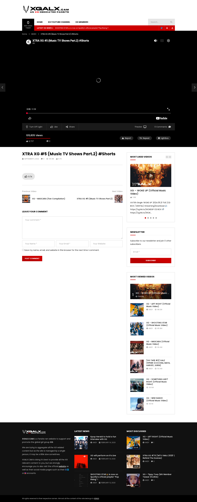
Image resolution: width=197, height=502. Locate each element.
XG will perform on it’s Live (103, 455)
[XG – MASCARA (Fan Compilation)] (2, 87)
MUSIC (33, 34)
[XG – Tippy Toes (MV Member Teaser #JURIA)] (133, 480)
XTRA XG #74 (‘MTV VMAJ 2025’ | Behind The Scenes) (159, 456)
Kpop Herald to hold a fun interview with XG (103, 438)
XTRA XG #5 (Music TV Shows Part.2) (95, 198)
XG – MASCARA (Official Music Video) (157, 342)
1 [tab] (145, 218)
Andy (151, 309)
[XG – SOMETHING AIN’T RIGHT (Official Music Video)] (137, 385)
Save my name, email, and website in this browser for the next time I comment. (61, 250)
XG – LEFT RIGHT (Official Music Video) (158, 305)
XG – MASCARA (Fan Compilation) (48, 198)
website (62, 466)
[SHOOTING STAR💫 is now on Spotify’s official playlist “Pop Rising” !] (81, 480)
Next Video (117, 191)
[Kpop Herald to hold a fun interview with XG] (81, 442)
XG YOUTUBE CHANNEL (59, 22)
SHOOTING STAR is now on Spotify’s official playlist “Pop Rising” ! (82, 28)
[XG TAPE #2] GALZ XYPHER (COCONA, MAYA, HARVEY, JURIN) (158, 363)
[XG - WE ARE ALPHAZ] (46, 9)
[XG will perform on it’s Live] (81, 461)
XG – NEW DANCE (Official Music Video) (157, 399)
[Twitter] (161, 28)
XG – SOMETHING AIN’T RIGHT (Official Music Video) (157, 382)
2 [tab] (148, 218)
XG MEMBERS (81, 22)
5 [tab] (156, 218)
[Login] (172, 28)
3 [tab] (150, 218)
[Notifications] (167, 28)
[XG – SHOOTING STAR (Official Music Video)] (137, 328)
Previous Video (29, 191)
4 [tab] (153, 218)
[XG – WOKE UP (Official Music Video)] (150, 291)
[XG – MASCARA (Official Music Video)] (137, 347)
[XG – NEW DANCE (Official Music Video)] (137, 404)
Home (24, 34)
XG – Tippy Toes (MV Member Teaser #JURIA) (157, 475)
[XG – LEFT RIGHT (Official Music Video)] (137, 310)
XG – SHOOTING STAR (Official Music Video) (157, 324)
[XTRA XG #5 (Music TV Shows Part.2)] (119, 199)
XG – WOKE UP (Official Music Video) (148, 192)
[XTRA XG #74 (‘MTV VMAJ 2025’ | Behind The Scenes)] (133, 461)
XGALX (96, 498)
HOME (40, 22)
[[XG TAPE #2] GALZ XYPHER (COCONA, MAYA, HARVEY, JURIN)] (137, 366)
